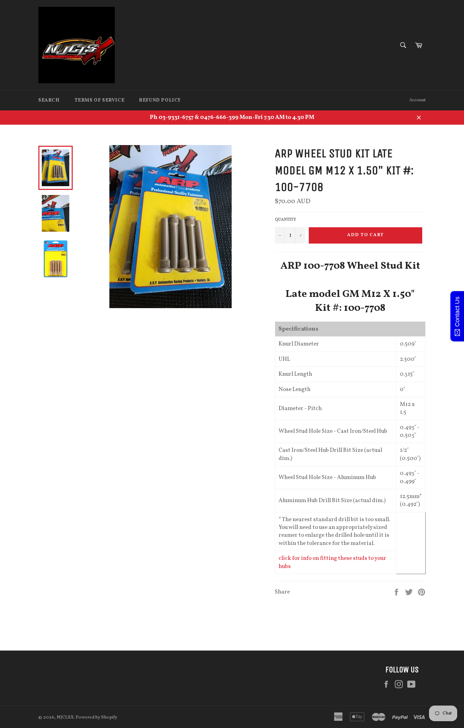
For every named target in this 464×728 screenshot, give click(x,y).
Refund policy (160, 100)
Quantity (285, 220)
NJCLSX (65, 717)
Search (49, 100)
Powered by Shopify (96, 717)
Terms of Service (99, 100)
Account (417, 100)
